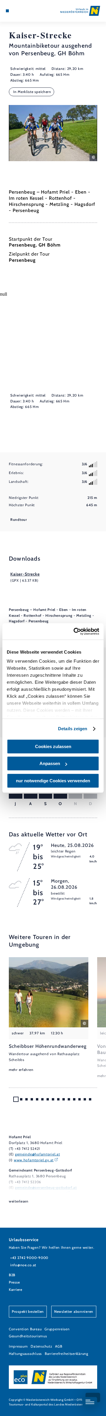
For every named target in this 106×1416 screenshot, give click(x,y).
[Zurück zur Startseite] (80, 11)
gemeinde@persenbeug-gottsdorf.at (46, 1187)
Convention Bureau (25, 1329)
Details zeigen (72, 728)
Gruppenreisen (56, 1329)
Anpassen (49, 763)
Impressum (18, 1346)
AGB (58, 1346)
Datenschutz (41, 1346)
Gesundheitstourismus (28, 1336)
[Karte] (16, 10)
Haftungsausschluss (25, 1353)
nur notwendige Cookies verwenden (53, 780)
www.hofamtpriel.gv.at (34, 1160)
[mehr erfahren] (48, 1015)
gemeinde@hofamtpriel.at (37, 1154)
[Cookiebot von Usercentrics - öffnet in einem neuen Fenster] (74, 631)
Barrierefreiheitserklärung (66, 1353)
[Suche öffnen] (25, 10)
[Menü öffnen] (7, 10)
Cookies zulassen (53, 746)
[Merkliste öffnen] (20, 10)
